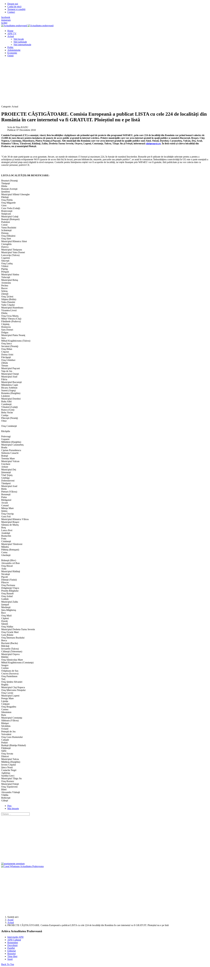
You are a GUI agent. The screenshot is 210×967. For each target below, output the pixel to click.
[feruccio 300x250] (13, 863)
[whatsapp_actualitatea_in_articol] (22, 866)
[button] (10, 36)
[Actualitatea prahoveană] (27, 25)
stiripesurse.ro (153, 143)
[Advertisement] (93, 81)
